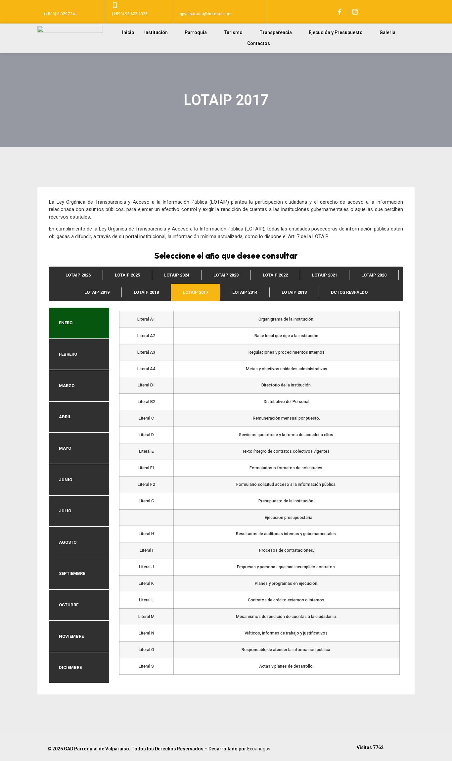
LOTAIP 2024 (176, 275)
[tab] (79, 323)
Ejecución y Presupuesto (336, 32)
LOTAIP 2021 (324, 275)
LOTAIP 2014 (244, 292)
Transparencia (275, 32)
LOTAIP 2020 (373, 275)
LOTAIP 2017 (195, 292)
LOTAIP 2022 (275, 275)
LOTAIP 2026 (78, 275)
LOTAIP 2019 (97, 292)
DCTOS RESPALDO (349, 292)
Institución (156, 32)
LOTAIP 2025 (127, 275)
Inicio (128, 32)
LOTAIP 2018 (146, 292)
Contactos (258, 43)
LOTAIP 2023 (226, 275)
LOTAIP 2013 (294, 292)
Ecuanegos (258, 748)
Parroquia (196, 32)
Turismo (233, 32)
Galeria (387, 32)
